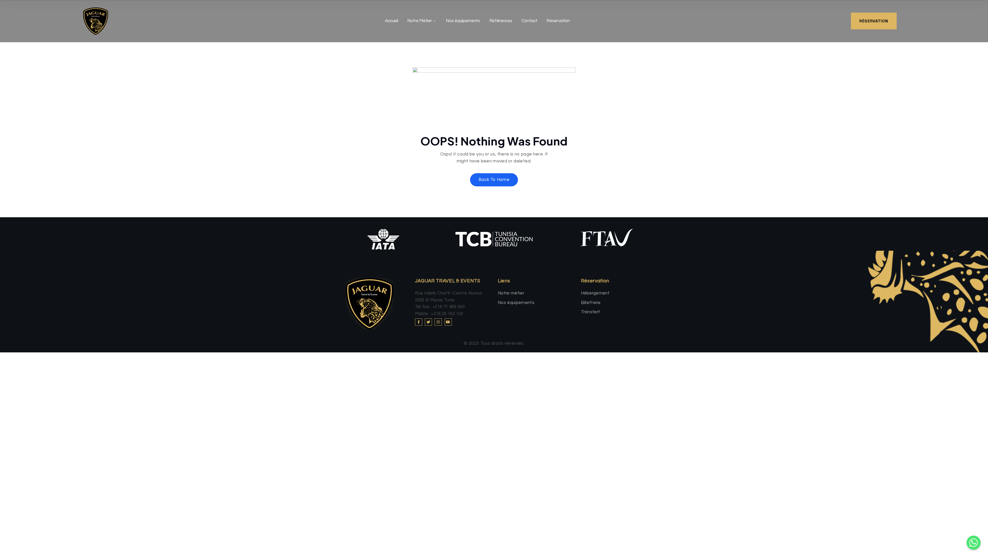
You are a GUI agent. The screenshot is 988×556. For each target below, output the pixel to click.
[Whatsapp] (974, 543)
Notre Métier (419, 21)
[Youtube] (448, 322)
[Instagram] (438, 322)
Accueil (391, 21)
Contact (529, 21)
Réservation (558, 21)
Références (500, 21)
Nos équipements (463, 21)
